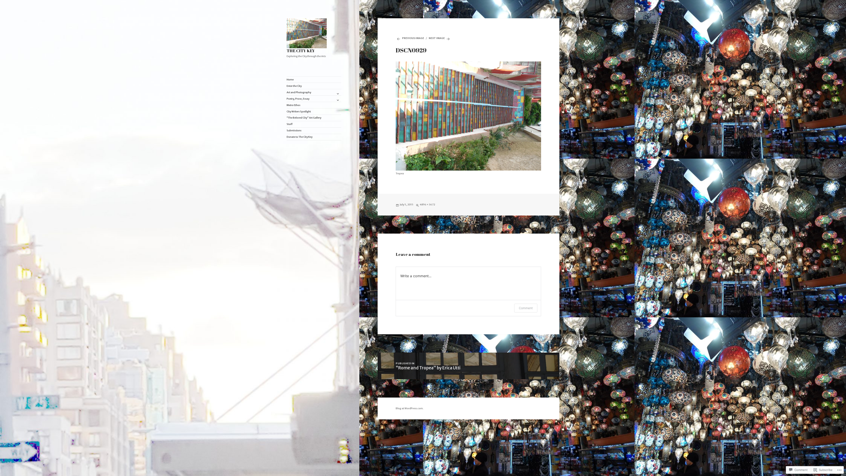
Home (290, 79)
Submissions (294, 130)
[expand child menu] (337, 93)
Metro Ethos (293, 105)
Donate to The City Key (299, 136)
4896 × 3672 (427, 204)
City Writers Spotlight (299, 111)
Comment (526, 308)
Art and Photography (299, 92)
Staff (290, 124)
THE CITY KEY (301, 50)
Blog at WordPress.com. (409, 408)
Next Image (437, 38)
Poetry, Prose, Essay (298, 98)
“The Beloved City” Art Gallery (304, 117)
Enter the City (294, 85)
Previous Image (413, 38)
